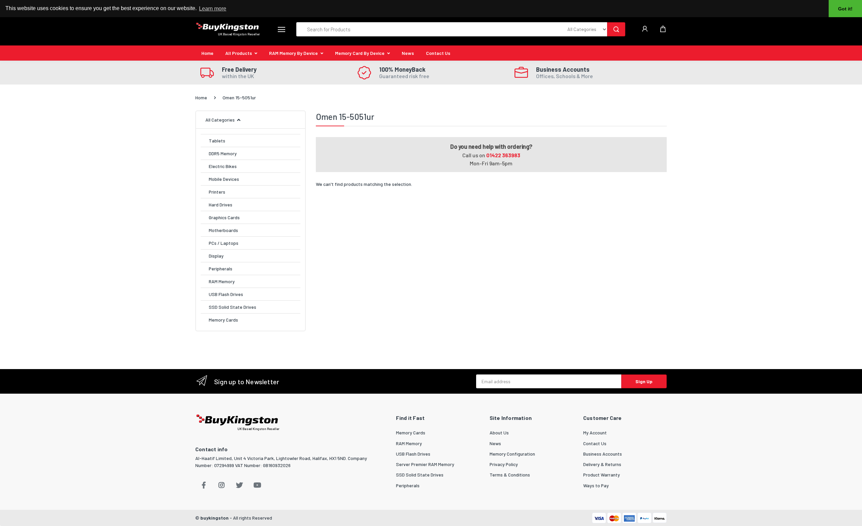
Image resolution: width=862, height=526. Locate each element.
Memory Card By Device (360, 53)
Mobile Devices (224, 179)
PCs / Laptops (223, 243)
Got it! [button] (845, 8)
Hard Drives (220, 204)
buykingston (214, 518)
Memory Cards (223, 320)
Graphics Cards (224, 217)
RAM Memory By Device (293, 53)
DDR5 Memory (223, 153)
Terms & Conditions (510, 475)
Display (216, 256)
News (408, 53)
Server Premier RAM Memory (425, 464)
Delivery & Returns (602, 464)
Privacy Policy (504, 464)
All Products (238, 53)
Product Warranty (601, 475)
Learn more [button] (212, 8)
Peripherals (220, 268)
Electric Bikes (223, 166)
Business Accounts (602, 454)
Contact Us (438, 53)
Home (207, 53)
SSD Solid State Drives (232, 307)
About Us (499, 432)
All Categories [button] (220, 120)
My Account (595, 432)
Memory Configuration (512, 454)
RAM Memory (222, 281)
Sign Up (644, 381)
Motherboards (223, 230)
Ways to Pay (596, 485)
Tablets (217, 140)
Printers (217, 192)
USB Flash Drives (226, 294)
